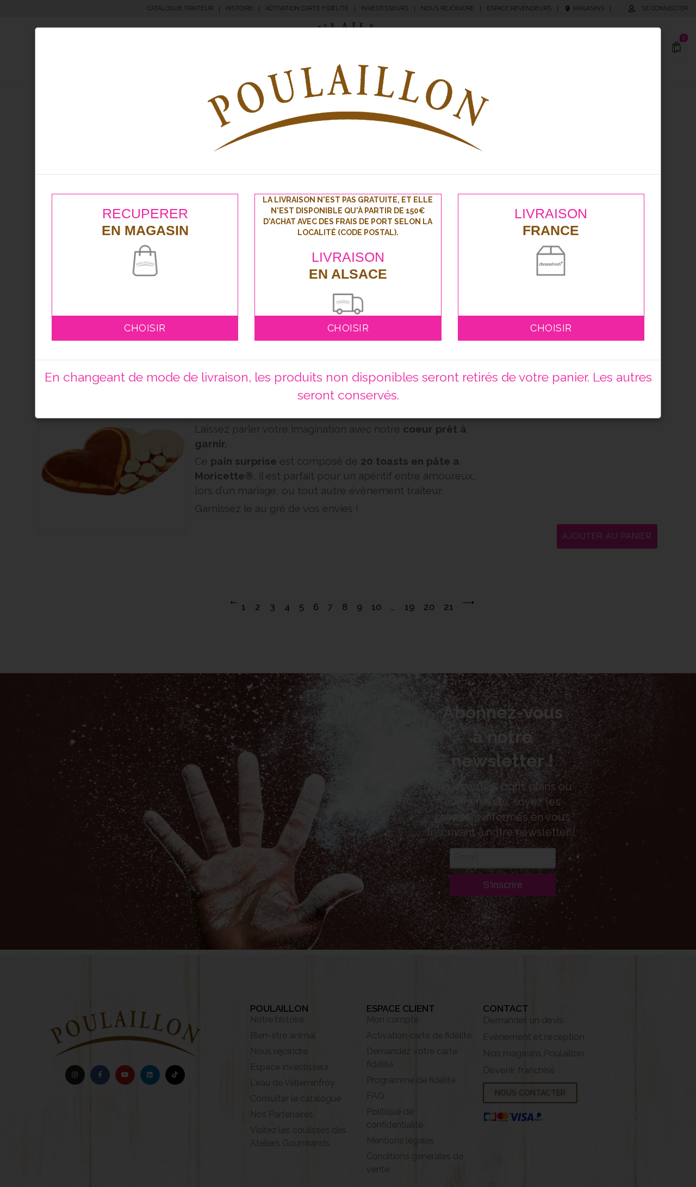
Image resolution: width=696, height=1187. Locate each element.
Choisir (145, 328)
